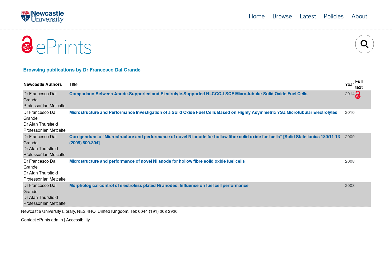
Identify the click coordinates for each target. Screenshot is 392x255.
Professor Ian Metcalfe (44, 105)
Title (73, 84)
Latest (308, 16)
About (359, 16)
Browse (282, 16)
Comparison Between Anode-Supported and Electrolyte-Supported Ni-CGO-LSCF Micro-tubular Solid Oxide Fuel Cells (188, 93)
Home (257, 16)
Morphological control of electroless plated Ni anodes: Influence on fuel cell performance (159, 185)
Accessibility (78, 220)
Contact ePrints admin (42, 220)
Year (349, 84)
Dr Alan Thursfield (40, 124)
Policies (334, 16)
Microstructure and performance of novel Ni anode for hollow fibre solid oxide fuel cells (157, 161)
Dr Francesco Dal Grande (40, 96)
